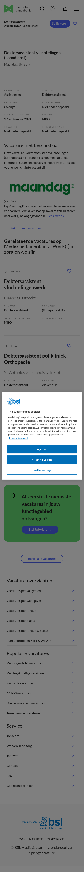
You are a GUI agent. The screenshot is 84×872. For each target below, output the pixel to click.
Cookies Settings (42, 470)
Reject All (42, 449)
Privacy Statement (18, 438)
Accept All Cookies (42, 460)
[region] (42, 436)
